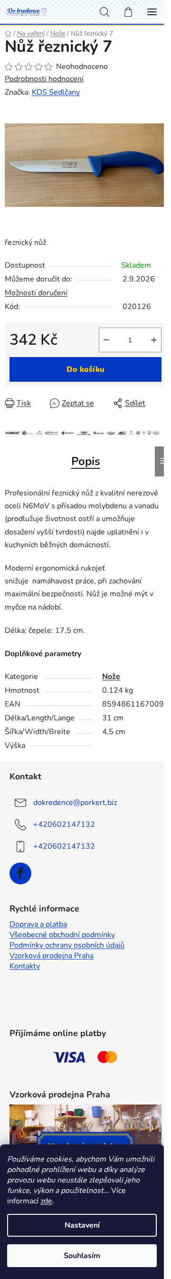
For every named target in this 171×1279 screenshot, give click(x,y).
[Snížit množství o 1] (106, 340)
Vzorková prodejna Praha (52, 955)
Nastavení (82, 1225)
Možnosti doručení (36, 293)
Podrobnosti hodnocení (44, 79)
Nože (111, 676)
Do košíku (85, 369)
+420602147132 (64, 824)
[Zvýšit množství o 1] (154, 340)
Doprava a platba (38, 924)
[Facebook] (20, 873)
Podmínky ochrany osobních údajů (67, 945)
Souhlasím (82, 1255)
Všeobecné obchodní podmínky (62, 935)
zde (46, 1201)
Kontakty (25, 966)
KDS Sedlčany (56, 92)
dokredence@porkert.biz (75, 802)
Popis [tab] (85, 461)
